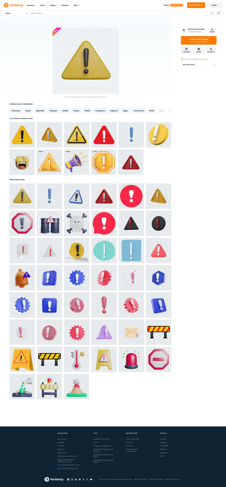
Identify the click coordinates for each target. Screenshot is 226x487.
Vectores (30, 5)
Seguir (212, 32)
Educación (62, 453)
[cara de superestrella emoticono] (22, 162)
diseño (87, 111)
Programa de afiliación (102, 446)
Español (163, 442)
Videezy (61, 446)
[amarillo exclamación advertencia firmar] (22, 359)
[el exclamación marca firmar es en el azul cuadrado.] (131, 250)
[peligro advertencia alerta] (49, 223)
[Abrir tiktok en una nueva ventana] (83, 479)
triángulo (53, 111)
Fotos (42, 5)
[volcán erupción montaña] (76, 386)
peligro (76, 111)
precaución (15, 111)
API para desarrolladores (67, 456)
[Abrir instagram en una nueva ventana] (72, 479)
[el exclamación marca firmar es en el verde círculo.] (104, 250)
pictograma (100, 111)
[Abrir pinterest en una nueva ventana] (80, 479)
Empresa (61, 449)
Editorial (64, 5)
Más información (189, 65)
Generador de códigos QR (68, 468)
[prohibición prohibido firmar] (158, 359)
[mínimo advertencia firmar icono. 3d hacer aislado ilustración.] (76, 196)
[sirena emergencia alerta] (131, 359)
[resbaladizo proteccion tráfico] (104, 359)
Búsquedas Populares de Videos (103, 461)
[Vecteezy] (13, 5)
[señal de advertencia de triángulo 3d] (131, 223)
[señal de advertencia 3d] (158, 223)
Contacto (129, 442)
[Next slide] (167, 111)
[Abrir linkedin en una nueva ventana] (76, 479)
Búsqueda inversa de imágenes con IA (66, 460)
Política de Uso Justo (172, 479)
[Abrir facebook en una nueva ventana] (68, 479)
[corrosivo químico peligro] (22, 386)
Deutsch (163, 449)
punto (162, 111)
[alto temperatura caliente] (76, 359)
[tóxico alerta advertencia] (76, 223)
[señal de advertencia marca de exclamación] (131, 135)
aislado (65, 111)
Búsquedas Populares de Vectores (103, 450)
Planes (166, 5)
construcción (138, 111)
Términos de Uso (140, 479)
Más (75, 5)
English (163, 439)
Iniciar (214, 5)
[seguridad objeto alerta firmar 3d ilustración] (22, 277)
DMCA (95, 442)
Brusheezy (62, 439)
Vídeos (53, 5)
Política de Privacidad (155, 479)
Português (164, 446)
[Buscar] (212, 13)
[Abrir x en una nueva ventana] (87, 479)
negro (125, 111)
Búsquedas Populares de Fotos (103, 456)
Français (163, 453)
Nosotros (129, 446)
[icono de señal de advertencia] (158, 332)
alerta (28, 111)
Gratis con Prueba (198, 40)
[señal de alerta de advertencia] (22, 223)
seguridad (40, 111)
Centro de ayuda (132, 439)
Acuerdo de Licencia (101, 439)
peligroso (114, 111)
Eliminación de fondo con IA (69, 465)
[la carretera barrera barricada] (49, 386)
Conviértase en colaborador (132, 450)
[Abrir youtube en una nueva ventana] (91, 479)
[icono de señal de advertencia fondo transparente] (22, 135)
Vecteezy (61, 442)
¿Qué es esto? (203, 59)
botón (151, 111)
